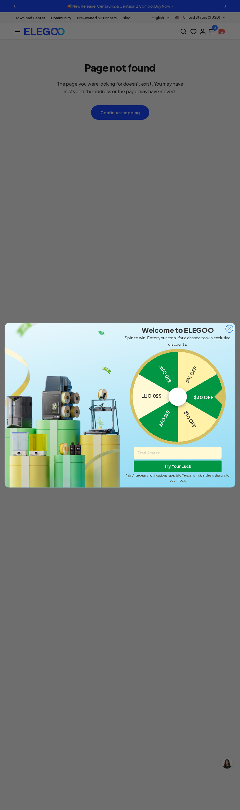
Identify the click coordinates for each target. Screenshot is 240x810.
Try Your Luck (177, 466)
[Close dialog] (229, 328)
